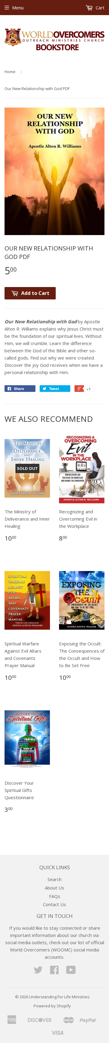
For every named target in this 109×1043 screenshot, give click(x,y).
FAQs (54, 896)
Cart (99, 8)
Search (54, 879)
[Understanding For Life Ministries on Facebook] (54, 972)
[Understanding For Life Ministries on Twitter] (38, 972)
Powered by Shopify (52, 1006)
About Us (54, 888)
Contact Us (54, 904)
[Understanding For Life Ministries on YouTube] (71, 972)
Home (10, 71)
